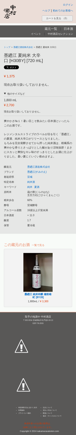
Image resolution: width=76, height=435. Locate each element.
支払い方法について (50, 410)
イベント (36, 33)
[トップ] (10, 11)
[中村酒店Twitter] (23, 367)
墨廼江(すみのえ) (37, 171)
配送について (47, 413)
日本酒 (68, 28)
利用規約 (21, 410)
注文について (47, 407)
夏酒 (36, 187)
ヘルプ (46, 10)
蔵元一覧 (51, 28)
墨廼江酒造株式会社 (23, 47)
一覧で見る (38, 245)
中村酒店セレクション (60, 33)
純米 (29, 187)
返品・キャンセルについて (52, 416)
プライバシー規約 (24, 413)
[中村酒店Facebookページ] (21, 328)
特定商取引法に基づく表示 (27, 407)
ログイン (68, 4)
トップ (7, 47)
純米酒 (31, 181)
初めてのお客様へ (63, 10)
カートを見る (57, 18)
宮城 (29, 176)
